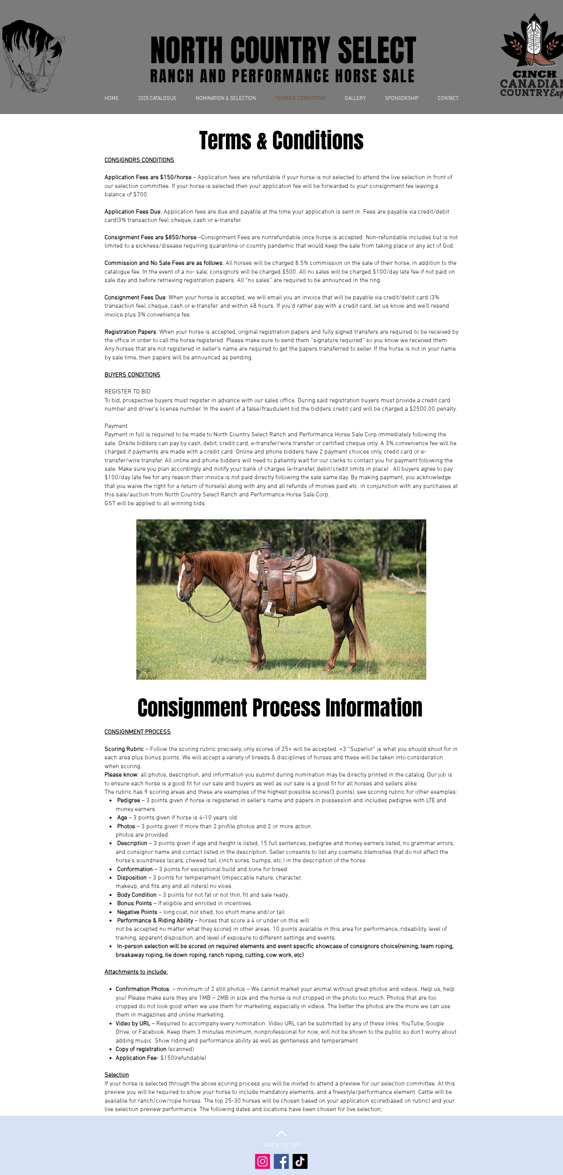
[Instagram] (262, 1161)
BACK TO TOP (282, 1145)
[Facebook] (281, 1161)
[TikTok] (300, 1161)
